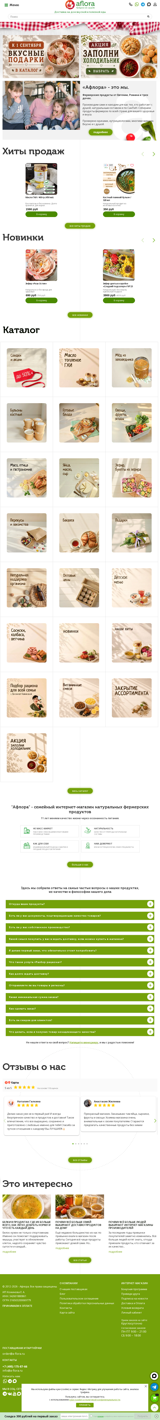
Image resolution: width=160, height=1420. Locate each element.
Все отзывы (80, 1160)
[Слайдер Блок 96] (119, 56)
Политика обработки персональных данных (87, 1303)
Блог (62, 1293)
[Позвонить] (131, 5)
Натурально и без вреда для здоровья (38, 290)
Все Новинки (80, 315)
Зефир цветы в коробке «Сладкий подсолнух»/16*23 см (118, 285)
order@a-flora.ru (13, 1354)
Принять (84, 1404)
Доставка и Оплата (133, 1303)
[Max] (149, 4)
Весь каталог (80, 791)
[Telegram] (143, 5)
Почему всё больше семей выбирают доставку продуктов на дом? (78, 1225)
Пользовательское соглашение (79, 1298)
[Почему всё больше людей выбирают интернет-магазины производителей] (133, 1207)
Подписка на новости (134, 1298)
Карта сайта (67, 1312)
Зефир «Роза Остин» (36, 283)
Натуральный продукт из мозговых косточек (114, 204)
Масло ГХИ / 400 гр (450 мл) (39, 197)
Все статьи (80, 1260)
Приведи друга (130, 1293)
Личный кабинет (131, 1312)
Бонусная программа (134, 1289)
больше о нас (80, 864)
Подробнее (100, 132)
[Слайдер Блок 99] (40, 56)
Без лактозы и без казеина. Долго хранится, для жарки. (41, 204)
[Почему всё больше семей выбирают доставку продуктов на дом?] (79, 1207)
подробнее (9, 1251)
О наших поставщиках (73, 1289)
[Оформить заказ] (154, 1398)
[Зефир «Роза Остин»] (41, 265)
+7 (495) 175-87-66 (14, 1366)
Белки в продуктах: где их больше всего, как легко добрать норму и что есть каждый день (26, 1225)
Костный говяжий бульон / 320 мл (117, 199)
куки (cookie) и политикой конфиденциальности (94, 1399)
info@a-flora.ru (12, 1370)
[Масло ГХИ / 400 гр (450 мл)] (41, 179)
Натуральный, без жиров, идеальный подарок (115, 290)
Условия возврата (132, 1307)
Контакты (66, 1307)
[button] (75, 76)
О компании (69, 1283)
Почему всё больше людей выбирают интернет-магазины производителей (131, 1225)
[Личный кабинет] (155, 5)
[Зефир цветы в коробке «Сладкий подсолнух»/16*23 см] (119, 265)
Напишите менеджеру (84, 1042)
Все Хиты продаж (80, 226)
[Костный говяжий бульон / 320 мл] (119, 179)
